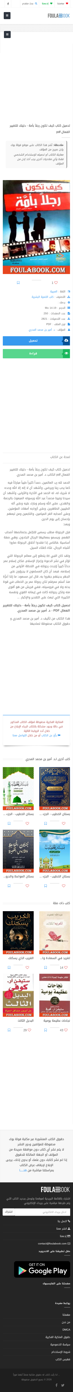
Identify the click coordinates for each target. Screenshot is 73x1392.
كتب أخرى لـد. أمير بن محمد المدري (47, 759)
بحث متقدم (28, 3)
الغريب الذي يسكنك (21, 958)
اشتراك (9, 1211)
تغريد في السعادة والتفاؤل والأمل (54, 958)
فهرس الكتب (62, 1359)
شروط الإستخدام (60, 1351)
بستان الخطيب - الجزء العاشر (18, 814)
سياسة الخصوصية (60, 1344)
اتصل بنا (63, 1222)
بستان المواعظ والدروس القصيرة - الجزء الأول (18, 876)
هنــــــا (23, 1170)
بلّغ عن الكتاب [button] (49, 735)
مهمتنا (61, 3)
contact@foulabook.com (52, 1243)
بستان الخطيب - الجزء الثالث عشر (54, 814)
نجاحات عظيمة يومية (56, 1021)
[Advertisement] (36, 80)
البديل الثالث (26, 1021)
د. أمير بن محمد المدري (42, 329)
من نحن (66, 1322)
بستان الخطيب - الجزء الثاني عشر (54, 876)
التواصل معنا (20, 735)
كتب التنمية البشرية (43, 296)
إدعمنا (63, 1236)
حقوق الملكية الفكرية (57, 1337)
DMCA (66, 1329)
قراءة (33, 353)
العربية (53, 291)
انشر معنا (62, 1228)
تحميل (33, 340)
